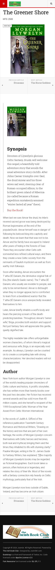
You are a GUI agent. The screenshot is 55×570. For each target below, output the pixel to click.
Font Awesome (9, 561)
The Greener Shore (26, 12)
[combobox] (51, 3)
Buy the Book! (15, 210)
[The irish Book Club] (15, 3)
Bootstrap (7, 555)
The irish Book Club (10, 551)
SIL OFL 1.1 (36, 561)
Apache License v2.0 (24, 558)
